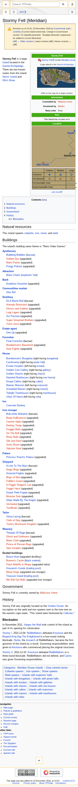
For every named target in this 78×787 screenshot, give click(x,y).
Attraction (8, 271)
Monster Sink (13, 496)
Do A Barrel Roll (14, 301)
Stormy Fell (47, 60)
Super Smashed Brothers (20, 320)
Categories (9, 667)
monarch (30, 640)
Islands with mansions (41, 689)
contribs (16, 32)
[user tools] (72, 4)
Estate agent (9, 328)
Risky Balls (12, 437)
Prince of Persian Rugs (19, 544)
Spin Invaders (13, 548)
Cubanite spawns (14, 671)
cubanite (29, 233)
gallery (46, 370)
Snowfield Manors (16, 389)
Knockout (58, 633)
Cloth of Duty (13, 520)
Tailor (5, 512)
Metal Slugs (12, 572)
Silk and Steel (14, 441)
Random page (9, 720)
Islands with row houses (42, 686)
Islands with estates (16, 682)
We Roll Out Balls (16, 580)
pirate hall (39, 362)
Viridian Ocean (56, 606)
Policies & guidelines (12, 711)
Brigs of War (13, 477)
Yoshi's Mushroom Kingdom (21, 524)
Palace (6, 453)
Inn (4, 401)
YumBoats (12, 508)
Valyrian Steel (13, 448)
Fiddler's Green (14, 481)
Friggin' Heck (13, 488)
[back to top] (39, 760)
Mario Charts (13, 275)
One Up (10, 332)
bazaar (30, 255)
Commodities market (14, 288)
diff (15, 41)
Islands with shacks (16, 686)
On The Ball (12, 433)
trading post (33, 568)
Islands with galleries (41, 682)
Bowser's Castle (15, 560)
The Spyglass (9, 743)
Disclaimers (60, 783)
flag (19, 636)
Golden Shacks (14, 373)
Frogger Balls (13, 429)
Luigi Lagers (13, 312)
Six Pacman (13, 316)
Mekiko (61, 106)
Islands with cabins (15, 689)
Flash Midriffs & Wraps (18, 564)
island (5, 62)
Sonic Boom (13, 444)
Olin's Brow (43, 164)
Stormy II (7, 652)
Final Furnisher (14, 341)
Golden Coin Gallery (17, 370)
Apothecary (9, 251)
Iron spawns (33, 671)
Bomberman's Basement (19, 345)
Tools (72, 12)
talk (68, 28)
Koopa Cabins (14, 381)
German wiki (9, 750)
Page (6, 12)
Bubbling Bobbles (15, 255)
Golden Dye (12, 259)
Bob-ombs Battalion (17, 414)
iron (37, 233)
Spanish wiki (9, 753)
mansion (42, 385)
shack (40, 373)
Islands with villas (14, 697)
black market (32, 560)
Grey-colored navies (57, 667)
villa (38, 396)
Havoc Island (9, 76)
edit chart (56, 192)
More (22, 12)
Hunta (17, 640)
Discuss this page (14, 12)
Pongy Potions (14, 266)
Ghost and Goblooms (18, 536)
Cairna (67, 656)
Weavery (7, 529)
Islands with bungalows (17, 678)
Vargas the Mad (32, 624)
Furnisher (8, 337)
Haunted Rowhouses (17, 377)
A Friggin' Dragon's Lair (18, 485)
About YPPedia (46, 783)
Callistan (68, 613)
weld (55, 233)
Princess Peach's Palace (20, 457)
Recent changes (11, 724)
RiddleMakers (34, 633)
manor (43, 389)
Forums (7, 740)
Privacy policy (29, 783)
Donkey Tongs (14, 425)
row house (48, 377)
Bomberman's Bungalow (19, 358)
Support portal (9, 737)
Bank (5, 279)
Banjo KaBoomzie (16, 418)
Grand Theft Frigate (17, 492)
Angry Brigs (12, 469)
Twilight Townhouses (17, 393)
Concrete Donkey (15, 405)
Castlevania (12, 362)
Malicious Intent (65, 102)
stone (44, 233)
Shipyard (7, 462)
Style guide (8, 714)
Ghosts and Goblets (17, 308)
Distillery (7, 297)
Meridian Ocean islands (30, 667)
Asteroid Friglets (15, 473)
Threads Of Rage (15, 533)
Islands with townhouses (43, 693)
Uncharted (11, 504)
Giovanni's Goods (16, 568)
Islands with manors (16, 693)
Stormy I (7, 633)
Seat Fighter (13, 349)
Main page (8, 707)
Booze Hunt (12, 556)
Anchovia (17, 647)
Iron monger (9, 410)
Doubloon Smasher (16, 283)
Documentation (10, 746)
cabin (39, 381)
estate (40, 366)
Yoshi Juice (12, 324)
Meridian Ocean (68, 60)
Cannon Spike (14, 421)
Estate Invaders (15, 366)
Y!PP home (8, 733)
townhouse (49, 393)
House (6, 353)
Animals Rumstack (16, 304)
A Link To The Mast (17, 466)
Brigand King (9, 636)
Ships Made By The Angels (21, 500)
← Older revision (25, 41)
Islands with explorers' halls (37, 675)
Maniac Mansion (15, 385)
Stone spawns (50, 671)
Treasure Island (14, 576)
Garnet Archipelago (65, 64)
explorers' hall (29, 275)
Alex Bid (11, 292)
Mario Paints (13, 262)
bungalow (52, 358)
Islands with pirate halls (46, 678)
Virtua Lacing (13, 516)
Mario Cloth (12, 540)
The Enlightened (31, 636)
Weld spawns (12, 675)
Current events (10, 717)
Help (5, 727)
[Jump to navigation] (5, 4)
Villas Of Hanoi (14, 396)
